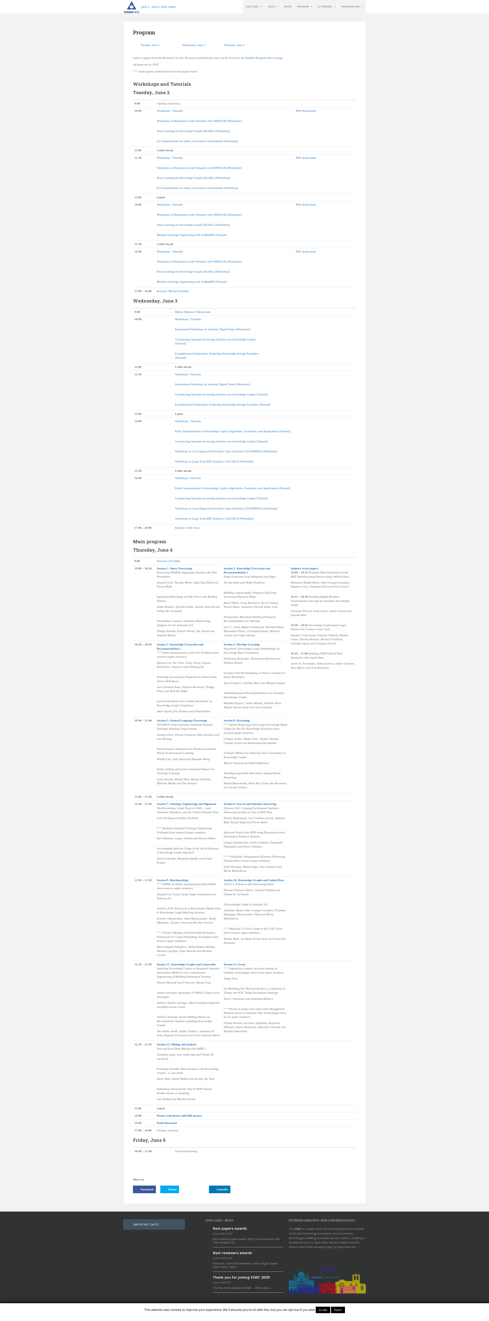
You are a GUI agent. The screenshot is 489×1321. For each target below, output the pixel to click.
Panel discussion (167, 1122)
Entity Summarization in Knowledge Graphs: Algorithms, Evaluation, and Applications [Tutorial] (232, 431)
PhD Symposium (306, 110)
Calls (271, 6)
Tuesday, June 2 (150, 45)
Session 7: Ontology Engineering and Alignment (186, 803)
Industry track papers (304, 568)
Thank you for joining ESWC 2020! (241, 1277)
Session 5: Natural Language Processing (182, 720)
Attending (325, 6)
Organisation (350, 6)
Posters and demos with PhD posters (179, 1115)
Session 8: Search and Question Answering (250, 803)
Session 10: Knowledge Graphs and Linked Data (254, 880)
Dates (287, 6)
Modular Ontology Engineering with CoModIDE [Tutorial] (192, 234)
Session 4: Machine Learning (242, 644)
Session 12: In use (235, 964)
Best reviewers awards (232, 1253)
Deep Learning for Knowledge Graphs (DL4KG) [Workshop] (193, 131)
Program (303, 6)
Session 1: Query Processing (174, 568)
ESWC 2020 (252, 6)
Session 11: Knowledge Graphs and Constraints (186, 964)
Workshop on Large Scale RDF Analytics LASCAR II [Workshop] (214, 461)
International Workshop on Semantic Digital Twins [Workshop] (212, 329)
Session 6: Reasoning (237, 720)
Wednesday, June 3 (193, 45)
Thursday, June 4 (234, 45)
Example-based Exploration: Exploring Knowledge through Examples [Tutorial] (222, 404)
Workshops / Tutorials (170, 110)
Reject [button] (338, 1310)
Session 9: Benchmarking (172, 880)
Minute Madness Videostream (192, 311)
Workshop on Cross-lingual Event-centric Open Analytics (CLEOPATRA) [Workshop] (226, 451)
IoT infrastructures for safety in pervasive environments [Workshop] (197, 141)
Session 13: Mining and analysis (176, 1044)
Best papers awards (230, 1228)
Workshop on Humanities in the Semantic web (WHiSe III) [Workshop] (199, 120)
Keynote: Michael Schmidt (173, 291)
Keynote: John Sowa (187, 527)
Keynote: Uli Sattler (168, 561)
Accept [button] (323, 1310)
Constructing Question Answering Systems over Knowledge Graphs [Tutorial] (221, 394)
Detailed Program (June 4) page (264, 57)
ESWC (298, 1229)
